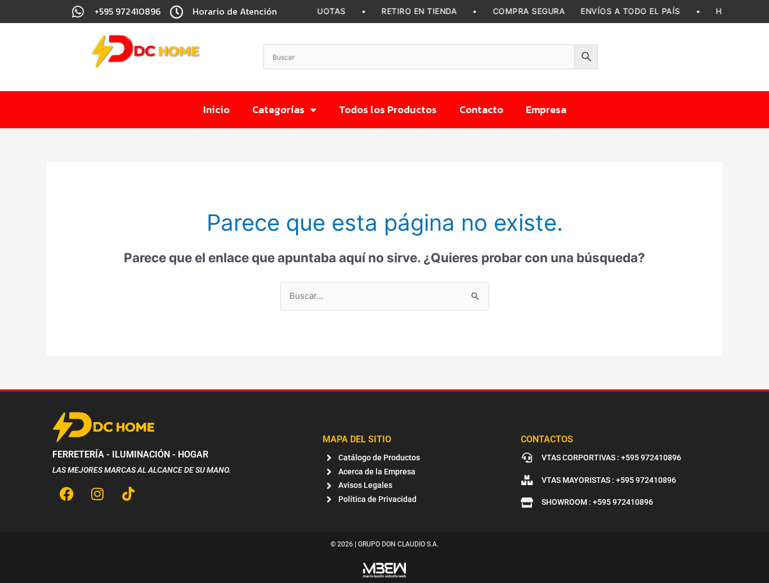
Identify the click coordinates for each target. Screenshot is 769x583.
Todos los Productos (388, 109)
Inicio (216, 109)
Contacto (481, 109)
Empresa (546, 109)
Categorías (278, 109)
